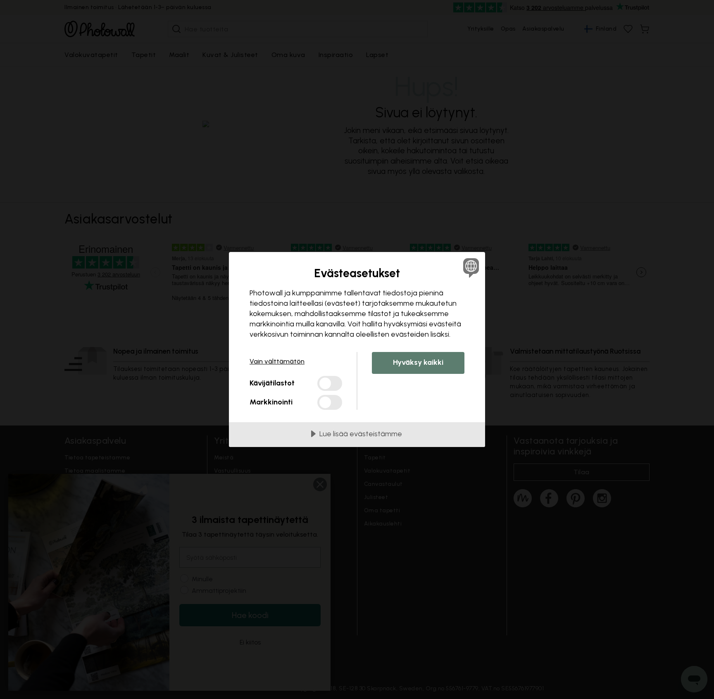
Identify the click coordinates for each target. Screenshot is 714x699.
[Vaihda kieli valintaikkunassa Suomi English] (469, 267)
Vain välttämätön (277, 361)
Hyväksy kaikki (418, 362)
